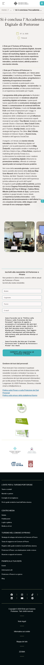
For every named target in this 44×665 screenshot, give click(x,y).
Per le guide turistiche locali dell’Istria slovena (16, 502)
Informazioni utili (7, 570)
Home (4, 10)
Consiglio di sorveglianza (10, 498)
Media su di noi (7, 526)
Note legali (22, 621)
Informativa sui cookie (22, 631)
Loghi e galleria (7, 522)
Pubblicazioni (6, 519)
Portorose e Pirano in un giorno (12, 574)
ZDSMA (22, 652)
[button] (42, 3)
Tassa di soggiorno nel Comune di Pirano (15, 541)
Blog (3, 578)
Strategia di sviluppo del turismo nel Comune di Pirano (19, 537)
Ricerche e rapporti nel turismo (12, 554)
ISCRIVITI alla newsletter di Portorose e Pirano (22, 353)
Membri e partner (7, 493)
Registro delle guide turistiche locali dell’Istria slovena (19, 546)
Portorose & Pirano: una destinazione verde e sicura (19, 550)
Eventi (4, 565)
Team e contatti (7, 489)
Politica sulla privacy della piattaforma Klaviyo (20, 395)
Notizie (4, 515)
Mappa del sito (22, 642)
